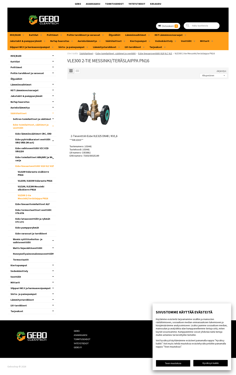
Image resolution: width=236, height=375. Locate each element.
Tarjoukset (155, 47)
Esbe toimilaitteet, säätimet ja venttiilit (31, 126)
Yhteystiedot (137, 3)
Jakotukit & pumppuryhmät (26, 41)
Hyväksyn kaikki (210, 363)
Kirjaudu (155, 3)
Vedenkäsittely (164, 41)
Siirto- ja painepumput (71, 47)
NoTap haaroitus (59, 41)
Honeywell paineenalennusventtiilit (33, 253)
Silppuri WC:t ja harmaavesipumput (30, 47)
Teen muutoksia (173, 363)
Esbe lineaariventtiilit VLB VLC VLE (34, 166)
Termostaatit (21, 259)
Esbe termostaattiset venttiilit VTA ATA (33, 211)
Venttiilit (186, 41)
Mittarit (204, 41)
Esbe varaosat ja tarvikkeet (31, 233)
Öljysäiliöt (114, 34)
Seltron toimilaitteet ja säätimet (32, 119)
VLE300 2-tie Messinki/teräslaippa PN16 (33, 197)
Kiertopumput (138, 41)
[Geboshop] (118, 19)
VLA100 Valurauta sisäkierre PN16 (33, 173)
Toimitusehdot (114, 3)
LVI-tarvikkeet (133, 47)
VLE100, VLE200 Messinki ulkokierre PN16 (31, 188)
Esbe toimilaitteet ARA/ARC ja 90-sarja (34, 159)
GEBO (78, 3)
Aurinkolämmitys (87, 41)
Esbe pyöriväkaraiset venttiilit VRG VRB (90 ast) (32, 141)
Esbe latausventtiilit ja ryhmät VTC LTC (32, 220)
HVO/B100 (15, 34)
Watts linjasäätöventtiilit (27, 248)
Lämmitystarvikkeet (104, 47)
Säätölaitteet (114, 41)
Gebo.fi (78, 347)
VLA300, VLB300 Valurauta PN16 (35, 180)
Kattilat (33, 34)
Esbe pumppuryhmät (27, 227)
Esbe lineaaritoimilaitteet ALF (32, 204)
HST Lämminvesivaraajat (169, 34)
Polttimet (52, 34)
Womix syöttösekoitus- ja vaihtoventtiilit (27, 241)
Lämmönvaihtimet (135, 34)
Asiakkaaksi (93, 3)
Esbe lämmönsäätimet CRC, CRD (33, 133)
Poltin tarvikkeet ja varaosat (83, 34)
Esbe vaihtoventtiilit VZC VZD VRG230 (32, 150)
